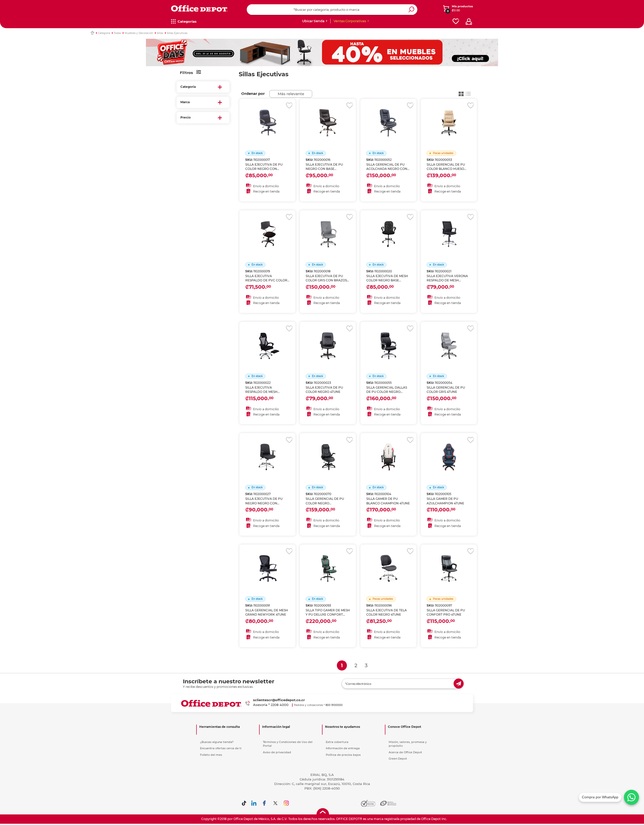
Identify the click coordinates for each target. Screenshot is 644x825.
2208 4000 (280, 705)
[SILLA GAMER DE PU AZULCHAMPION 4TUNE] (449, 451)
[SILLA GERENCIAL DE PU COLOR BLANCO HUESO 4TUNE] (449, 116)
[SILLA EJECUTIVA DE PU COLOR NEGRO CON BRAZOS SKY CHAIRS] (267, 116)
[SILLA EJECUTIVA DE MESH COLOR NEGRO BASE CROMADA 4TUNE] (388, 228)
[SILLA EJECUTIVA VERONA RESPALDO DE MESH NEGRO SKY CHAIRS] (449, 228)
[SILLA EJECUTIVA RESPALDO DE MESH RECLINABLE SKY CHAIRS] (267, 339)
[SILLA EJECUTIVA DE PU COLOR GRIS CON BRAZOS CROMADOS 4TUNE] (328, 228)
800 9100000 (334, 705)
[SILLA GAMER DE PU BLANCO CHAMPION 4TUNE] (388, 451)
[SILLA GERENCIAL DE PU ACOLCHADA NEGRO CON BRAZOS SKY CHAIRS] (388, 116)
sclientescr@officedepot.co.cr (279, 700)
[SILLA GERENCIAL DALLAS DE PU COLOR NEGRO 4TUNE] (388, 339)
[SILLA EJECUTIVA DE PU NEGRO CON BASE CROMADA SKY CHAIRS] (328, 116)
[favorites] (456, 21)
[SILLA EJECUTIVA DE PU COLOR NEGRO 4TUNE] (328, 339)
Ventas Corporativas (350, 21)
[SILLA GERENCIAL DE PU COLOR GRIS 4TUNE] (449, 339)
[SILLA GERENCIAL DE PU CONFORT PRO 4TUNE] (449, 562)
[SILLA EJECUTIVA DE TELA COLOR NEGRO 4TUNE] (388, 562)
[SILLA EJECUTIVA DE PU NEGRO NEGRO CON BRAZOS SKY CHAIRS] (267, 451)
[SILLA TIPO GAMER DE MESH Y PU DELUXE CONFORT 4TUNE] (328, 562)
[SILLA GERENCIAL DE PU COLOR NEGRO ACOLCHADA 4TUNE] (328, 451)
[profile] (469, 21)
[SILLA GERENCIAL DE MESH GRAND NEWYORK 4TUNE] (267, 562)
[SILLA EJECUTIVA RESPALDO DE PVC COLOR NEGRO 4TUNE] (267, 228)
